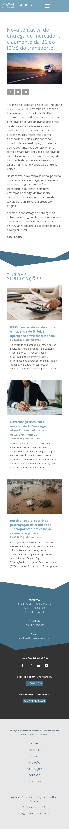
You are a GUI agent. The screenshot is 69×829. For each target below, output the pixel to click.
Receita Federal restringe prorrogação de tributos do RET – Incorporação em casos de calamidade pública (34, 527)
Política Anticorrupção (34, 807)
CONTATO (34, 775)
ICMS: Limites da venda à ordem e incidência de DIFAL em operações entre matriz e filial (34, 331)
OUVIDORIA (34, 781)
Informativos (33, 339)
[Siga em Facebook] (21, 5)
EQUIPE (34, 756)
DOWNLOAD (36, 683)
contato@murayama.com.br (34, 638)
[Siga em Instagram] (26, 5)
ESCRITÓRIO (34, 750)
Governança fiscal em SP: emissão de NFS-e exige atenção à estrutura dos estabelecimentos (28, 428)
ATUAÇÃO (34, 762)
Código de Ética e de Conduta (34, 813)
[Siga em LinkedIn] (31, 5)
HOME (34, 743)
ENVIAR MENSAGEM (36, 700)
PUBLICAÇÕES (35, 769)
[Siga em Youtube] (46, 665)
